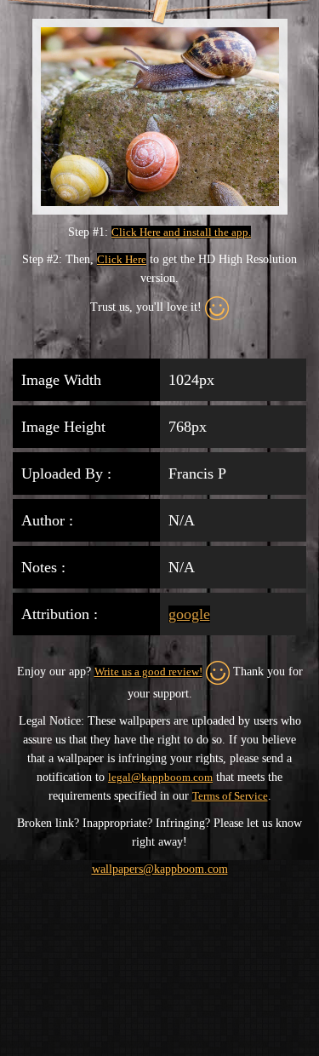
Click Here (121, 259)
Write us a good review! (148, 671)
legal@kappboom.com (160, 777)
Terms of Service (230, 795)
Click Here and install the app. (181, 232)
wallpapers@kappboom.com (160, 869)
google (189, 614)
